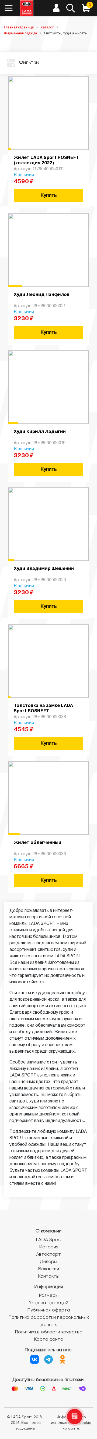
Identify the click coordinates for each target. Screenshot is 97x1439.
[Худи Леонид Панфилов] (48, 250)
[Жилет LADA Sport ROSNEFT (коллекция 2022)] (48, 113)
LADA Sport (48, 1239)
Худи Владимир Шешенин (44, 569)
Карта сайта (48, 1339)
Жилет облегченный (37, 843)
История (48, 1247)
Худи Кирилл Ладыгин (40, 432)
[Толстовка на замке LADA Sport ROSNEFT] (48, 661)
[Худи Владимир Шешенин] (48, 524)
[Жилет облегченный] (48, 798)
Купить (48, 195)
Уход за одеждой (48, 1302)
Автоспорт (48, 1254)
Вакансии (48, 1269)
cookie (85, 1423)
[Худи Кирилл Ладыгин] (48, 387)
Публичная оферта (48, 1310)
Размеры (48, 1295)
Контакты (48, 1276)
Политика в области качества (48, 1332)
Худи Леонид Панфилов (42, 295)
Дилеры (48, 1261)
